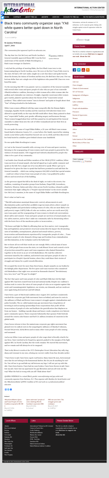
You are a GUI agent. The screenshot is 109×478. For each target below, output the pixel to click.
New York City (8, 441)
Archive (44, 17)
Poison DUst (34, 437)
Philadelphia (8, 444)
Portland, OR (8, 446)
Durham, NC (8, 437)
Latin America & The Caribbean (83, 139)
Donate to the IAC (71, 17)
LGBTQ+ (14, 38)
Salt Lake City (8, 448)
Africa (75, 129)
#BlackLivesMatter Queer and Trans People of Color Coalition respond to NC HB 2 (13, 403)
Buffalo (6, 433)
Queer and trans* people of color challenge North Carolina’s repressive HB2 (35, 402)
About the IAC (31, 17)
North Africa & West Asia (81, 143)
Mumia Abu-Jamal (35, 435)
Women (75, 118)
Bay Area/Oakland (10, 428)
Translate (88, 161)
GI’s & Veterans (78, 92)
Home (6, 17)
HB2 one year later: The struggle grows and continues (56, 402)
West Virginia (8, 455)
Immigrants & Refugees (80, 95)
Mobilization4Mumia (36, 433)
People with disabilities (80, 108)
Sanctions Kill (34, 441)
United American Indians (37, 444)
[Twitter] (2, 17)
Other (75, 146)
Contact (17, 17)
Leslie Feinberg (34, 430)
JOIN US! (55, 17)
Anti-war (76, 82)
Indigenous (76, 98)
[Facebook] (2, 13)
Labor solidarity (78, 102)
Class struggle (77, 85)
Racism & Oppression (80, 115)
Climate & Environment (80, 88)
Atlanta (6, 426)
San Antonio (8, 450)
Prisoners (76, 112)
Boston (6, 430)
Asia (74, 132)
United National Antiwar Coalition (40, 446)
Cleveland (7, 435)
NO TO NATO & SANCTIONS (93, 17)
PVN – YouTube (35, 439)
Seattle (6, 452)
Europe (75, 136)
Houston (7, 439)
